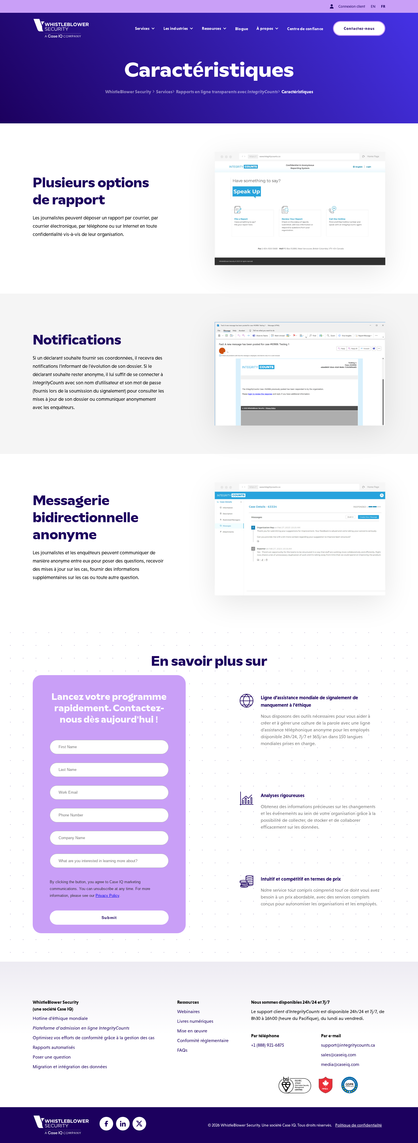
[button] (145, 28)
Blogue (241, 28)
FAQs (182, 1050)
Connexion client (351, 6)
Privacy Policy (107, 895)
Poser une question (52, 1057)
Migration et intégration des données (70, 1066)
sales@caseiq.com (338, 1054)
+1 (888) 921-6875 (267, 1045)
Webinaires (188, 1011)
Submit (109, 917)
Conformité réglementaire (203, 1040)
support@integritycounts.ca (348, 1045)
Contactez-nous (359, 28)
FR (383, 6)
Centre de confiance (305, 28)
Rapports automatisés (54, 1047)
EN (373, 6)
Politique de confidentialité (358, 1125)
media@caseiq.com (340, 1064)
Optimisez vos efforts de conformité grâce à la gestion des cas (93, 1037)
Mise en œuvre (192, 1030)
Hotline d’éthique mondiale (60, 1018)
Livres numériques (195, 1021)
